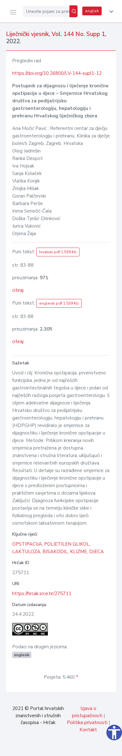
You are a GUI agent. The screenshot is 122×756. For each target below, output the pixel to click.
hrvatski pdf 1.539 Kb (58, 252)
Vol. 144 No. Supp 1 (78, 34)
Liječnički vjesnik (27, 34)
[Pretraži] (73, 11)
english (92, 10)
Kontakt (88, 730)
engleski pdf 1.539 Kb (59, 303)
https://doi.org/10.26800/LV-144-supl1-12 (57, 73)
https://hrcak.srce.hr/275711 (41, 593)
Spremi (72, 748)
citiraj (17, 290)
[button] (110, 11)
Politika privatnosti (87, 722)
